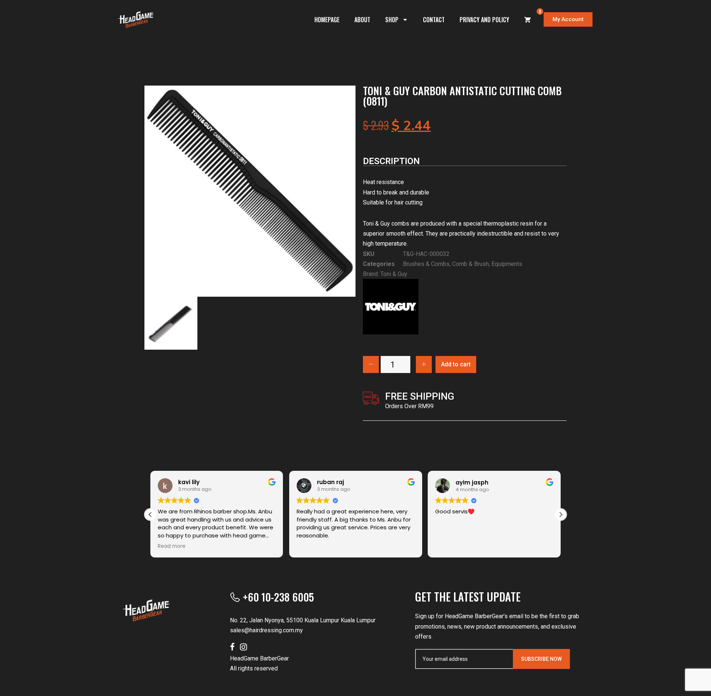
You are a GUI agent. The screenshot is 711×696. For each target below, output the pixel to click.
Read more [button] (172, 546)
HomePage (327, 19)
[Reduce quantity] (371, 364)
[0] (528, 19)
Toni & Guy (393, 273)
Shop (391, 19)
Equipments (506, 263)
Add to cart (456, 364)
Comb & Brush (470, 263)
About (362, 19)
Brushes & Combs (426, 263)
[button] (560, 514)
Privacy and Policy (484, 19)
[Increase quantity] (424, 364)
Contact (434, 19)
